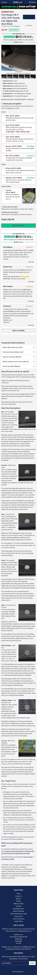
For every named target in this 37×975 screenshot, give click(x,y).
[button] (4, 76)
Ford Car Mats (28, 857)
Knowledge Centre (18, 909)
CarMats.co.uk (20, 971)
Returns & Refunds (18, 911)
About (18, 893)
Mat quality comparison (20, 99)
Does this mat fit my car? (7, 99)
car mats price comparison (19, 867)
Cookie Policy (18, 921)
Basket (34, 2)
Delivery (18, 901)
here (18, 390)
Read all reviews (18, 330)
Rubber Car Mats (19, 904)
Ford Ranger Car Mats (7, 859)
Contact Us (18, 896)
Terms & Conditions (18, 919)
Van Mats (18, 906)
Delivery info (31, 99)
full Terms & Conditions (16, 839)
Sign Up (32, 963)
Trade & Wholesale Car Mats (18, 914)
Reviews (18, 899)
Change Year (17, 26)
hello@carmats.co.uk (25, 931)
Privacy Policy (18, 916)
